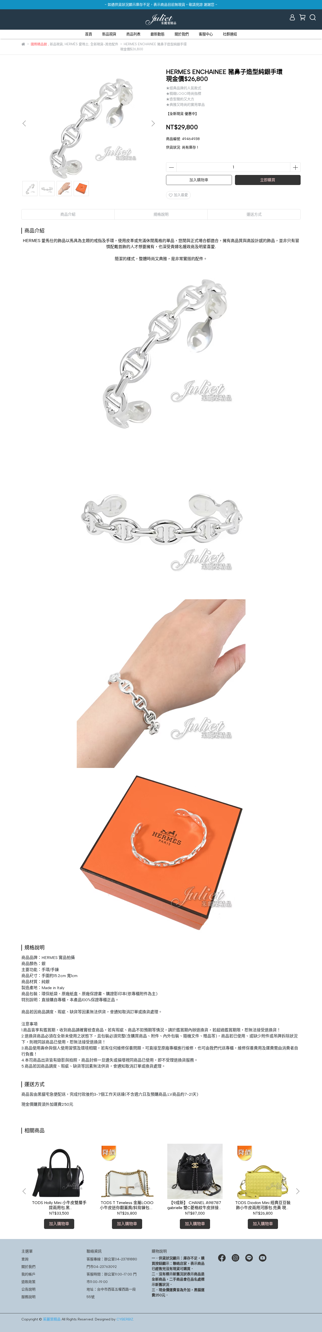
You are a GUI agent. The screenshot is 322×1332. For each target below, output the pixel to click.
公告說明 (28, 1289)
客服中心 (206, 34)
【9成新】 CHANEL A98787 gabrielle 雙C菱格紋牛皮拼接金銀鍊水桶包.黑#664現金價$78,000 (195, 1205)
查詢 (24, 1259)
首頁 (88, 34)
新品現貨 (109, 34)
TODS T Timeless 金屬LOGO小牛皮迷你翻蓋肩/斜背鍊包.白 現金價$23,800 (127, 1205)
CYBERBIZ (124, 1319)
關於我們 (182, 34)
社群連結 (230, 34)
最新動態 (157, 34)
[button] (153, 123)
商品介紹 (67, 214)
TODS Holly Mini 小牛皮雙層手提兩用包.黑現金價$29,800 (59, 1205)
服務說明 (28, 1297)
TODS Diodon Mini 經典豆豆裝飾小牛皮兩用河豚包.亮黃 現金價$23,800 (263, 1205)
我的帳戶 (28, 1274)
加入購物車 (198, 180)
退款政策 (28, 1282)
